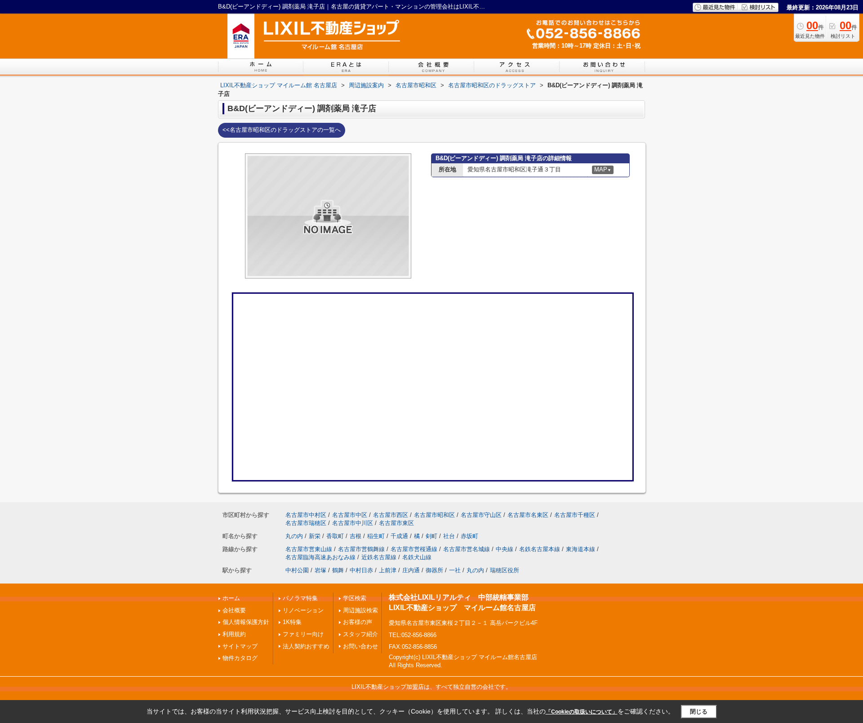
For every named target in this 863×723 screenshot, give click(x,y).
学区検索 (354, 598)
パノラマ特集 (300, 598)
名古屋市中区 (349, 515)
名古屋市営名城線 (466, 549)
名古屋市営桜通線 (414, 549)
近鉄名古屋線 (378, 557)
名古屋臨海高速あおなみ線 (320, 557)
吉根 (355, 536)
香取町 (335, 536)
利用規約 (234, 634)
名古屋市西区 (390, 515)
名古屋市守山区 (481, 515)
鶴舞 (338, 570)
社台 (449, 536)
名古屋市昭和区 (434, 515)
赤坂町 (469, 536)
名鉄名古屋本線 (539, 549)
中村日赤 (361, 570)
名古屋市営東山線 (308, 549)
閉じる (698, 711)
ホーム (231, 598)
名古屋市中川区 (352, 523)
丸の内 (294, 536)
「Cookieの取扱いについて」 (582, 712)
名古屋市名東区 (527, 515)
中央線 (504, 549)
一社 (455, 570)
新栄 (314, 536)
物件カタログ (240, 658)
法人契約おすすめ (306, 646)
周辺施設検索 (360, 610)
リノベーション (303, 610)
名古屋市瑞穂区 (305, 523)
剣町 (431, 536)
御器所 (434, 570)
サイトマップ (240, 646)
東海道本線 (580, 549)
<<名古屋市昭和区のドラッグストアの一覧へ (281, 129)
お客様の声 (357, 622)
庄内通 (411, 570)
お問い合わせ (360, 646)
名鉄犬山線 (417, 557)
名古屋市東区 (396, 523)
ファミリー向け (303, 634)
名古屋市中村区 (305, 515)
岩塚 (320, 570)
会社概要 (234, 610)
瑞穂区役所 (504, 570)
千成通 (399, 536)
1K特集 (292, 622)
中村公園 (297, 570)
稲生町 (376, 536)
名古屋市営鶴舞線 (361, 549)
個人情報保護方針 (245, 622)
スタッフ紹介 (360, 634)
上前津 (387, 570)
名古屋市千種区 (574, 515)
